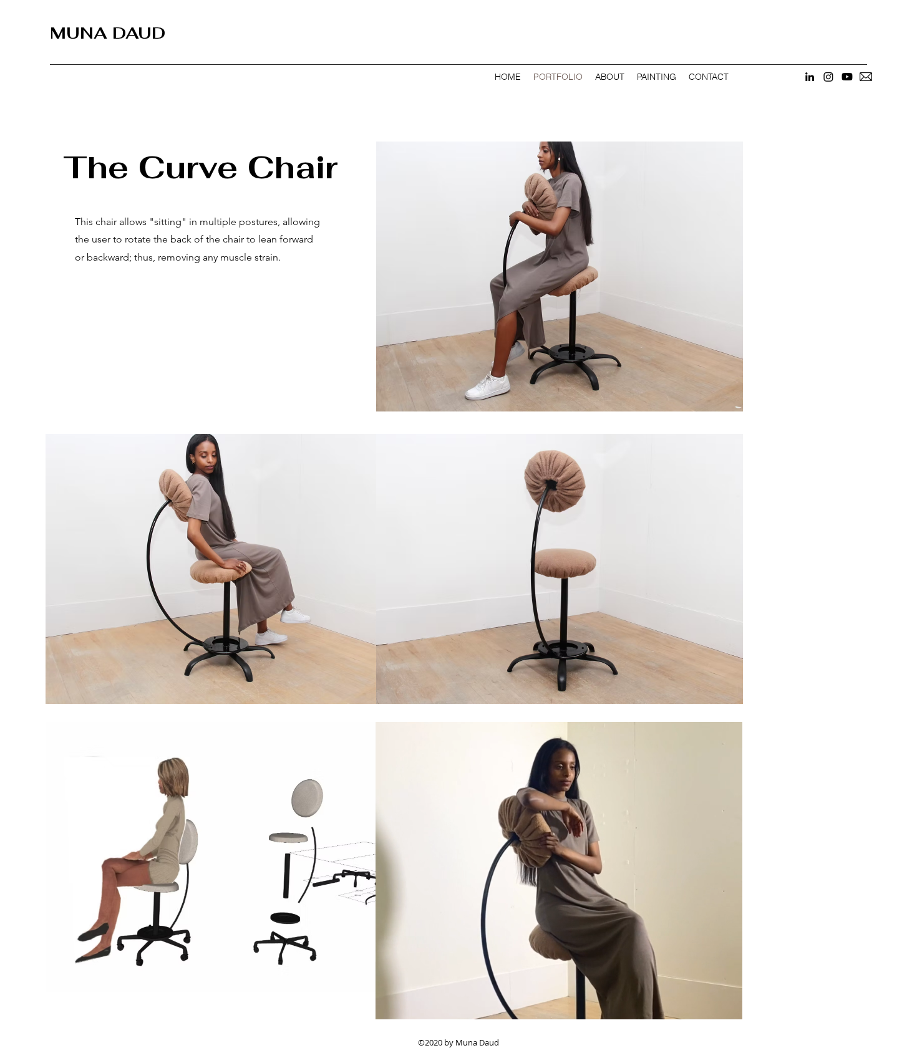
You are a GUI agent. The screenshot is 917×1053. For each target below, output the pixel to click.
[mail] (866, 76)
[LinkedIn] (809, 76)
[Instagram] (828, 76)
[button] (726, 1005)
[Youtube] (847, 76)
